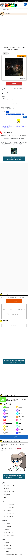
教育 (7, 432)
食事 (7, 426)
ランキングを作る (9, 507)
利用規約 (6, 489)
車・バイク (21, 416)
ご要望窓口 (7, 529)
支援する (6, 542)
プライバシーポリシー (10, 491)
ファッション (9, 423)
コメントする (14, 301)
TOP (4, 9)
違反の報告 (7, 523)
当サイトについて (9, 486)
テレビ (20, 413)
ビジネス (21, 429)
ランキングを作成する (14, 437)
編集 (25, 116)
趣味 (20, 423)
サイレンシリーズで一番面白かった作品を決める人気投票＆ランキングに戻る (14, 158)
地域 (20, 432)
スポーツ (8, 419)
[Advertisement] (14, 31)
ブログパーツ (7, 545)
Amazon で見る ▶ (21, 56)
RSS (5, 497)
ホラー (14, 114)
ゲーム (7, 111)
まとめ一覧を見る (9, 513)
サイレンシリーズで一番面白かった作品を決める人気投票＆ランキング (16, 400)
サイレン (7, 114)
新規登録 (19, 448)
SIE (10, 114)
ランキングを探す (9, 504)
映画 (7, 413)
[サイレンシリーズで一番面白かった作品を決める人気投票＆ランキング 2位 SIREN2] (14, 150)
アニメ (20, 407)
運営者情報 (7, 494)
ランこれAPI (7, 548)
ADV (23, 114)
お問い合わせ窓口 (9, 532)
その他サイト (7, 551)
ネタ (7, 429)
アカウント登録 (8, 516)
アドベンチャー (18, 114)
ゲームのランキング (11, 9)
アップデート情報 (9, 535)
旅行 (20, 419)
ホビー (7, 416)
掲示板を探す (7, 510)
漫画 (7, 410)
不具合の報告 (7, 526)
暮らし (20, 426)
